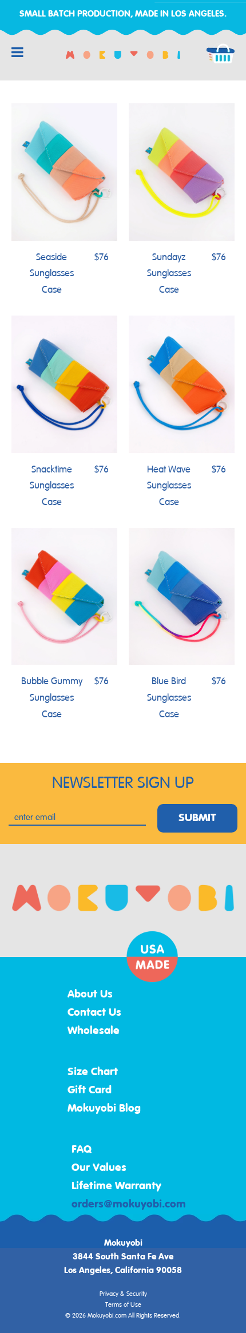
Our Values (99, 1168)
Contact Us (94, 1013)
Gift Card (90, 1090)
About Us (90, 994)
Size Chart (93, 1072)
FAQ (82, 1150)
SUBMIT (197, 818)
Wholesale (94, 1031)
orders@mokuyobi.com (129, 1204)
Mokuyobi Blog (104, 1108)
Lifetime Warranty (116, 1186)
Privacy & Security (123, 1294)
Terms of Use (123, 1305)
